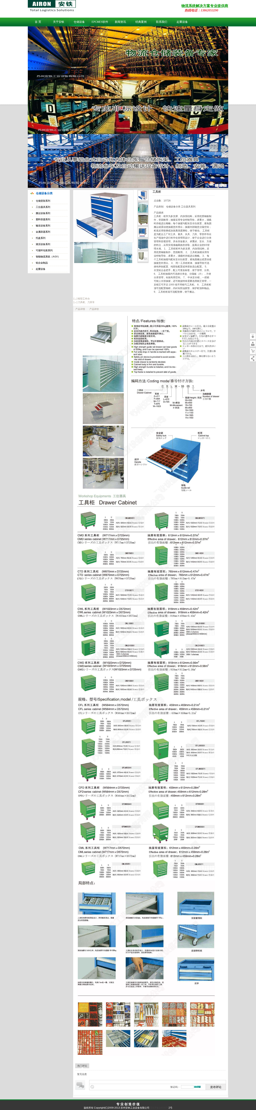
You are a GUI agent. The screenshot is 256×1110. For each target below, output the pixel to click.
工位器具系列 (43, 207)
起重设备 (182, 21)
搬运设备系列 (43, 213)
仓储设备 (79, 21)
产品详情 (80, 309)
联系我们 (161, 21)
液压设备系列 (43, 244)
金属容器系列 (43, 231)
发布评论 (215, 1087)
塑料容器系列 (43, 219)
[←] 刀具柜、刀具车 (84, 302)
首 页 (38, 21)
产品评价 (94, 309)
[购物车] (253, 351)
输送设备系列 (43, 225)
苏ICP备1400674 (159, 1107)
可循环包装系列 (44, 250)
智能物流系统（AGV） (48, 256)
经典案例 (141, 21)
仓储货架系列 (43, 200)
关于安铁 (58, 21)
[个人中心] (253, 343)
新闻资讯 (120, 21)
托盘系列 (40, 238)
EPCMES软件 (100, 21)
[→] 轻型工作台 (81, 298)
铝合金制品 (42, 262)
